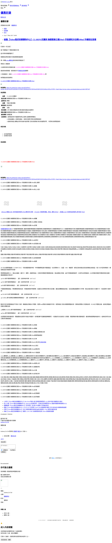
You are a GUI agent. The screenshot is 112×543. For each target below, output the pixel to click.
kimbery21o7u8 (5, 422)
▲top (2, 439)
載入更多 (3, 442)
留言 (19, 431)
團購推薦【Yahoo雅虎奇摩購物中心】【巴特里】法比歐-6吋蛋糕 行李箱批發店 (26, 405)
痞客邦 (15, 431)
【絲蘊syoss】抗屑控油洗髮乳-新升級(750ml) (72, 212)
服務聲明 (71, 520)
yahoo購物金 (9, 60)
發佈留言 (3, 452)
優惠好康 (6, 12)
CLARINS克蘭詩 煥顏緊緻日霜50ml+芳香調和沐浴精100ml (17, 81)
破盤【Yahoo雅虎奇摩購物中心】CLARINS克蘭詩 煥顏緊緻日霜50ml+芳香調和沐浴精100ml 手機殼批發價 (50, 39)
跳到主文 (3, 17)
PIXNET (44, 520)
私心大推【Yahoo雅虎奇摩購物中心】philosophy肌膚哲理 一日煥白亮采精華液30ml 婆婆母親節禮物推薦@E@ (35, 403)
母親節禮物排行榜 (6, 229)
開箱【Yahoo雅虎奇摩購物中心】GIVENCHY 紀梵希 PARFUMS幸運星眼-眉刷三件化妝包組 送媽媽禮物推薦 (35, 407)
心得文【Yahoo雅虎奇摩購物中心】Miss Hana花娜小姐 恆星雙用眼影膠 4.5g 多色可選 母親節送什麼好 (33, 401)
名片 (5, 32)
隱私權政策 (65, 520)
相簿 (5, 28)
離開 (9, 539)
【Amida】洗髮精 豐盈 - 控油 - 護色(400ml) (46, 212)
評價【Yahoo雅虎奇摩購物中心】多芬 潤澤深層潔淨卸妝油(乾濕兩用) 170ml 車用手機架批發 (30, 409)
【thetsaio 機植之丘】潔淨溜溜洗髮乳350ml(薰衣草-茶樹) (17, 212)
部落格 (6, 30)
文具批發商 (43, 342)
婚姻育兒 (14, 25)
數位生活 (13, 436)
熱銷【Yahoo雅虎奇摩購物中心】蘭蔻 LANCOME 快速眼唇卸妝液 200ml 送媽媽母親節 (29, 411)
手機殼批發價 (22, 70)
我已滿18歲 (4, 539)
